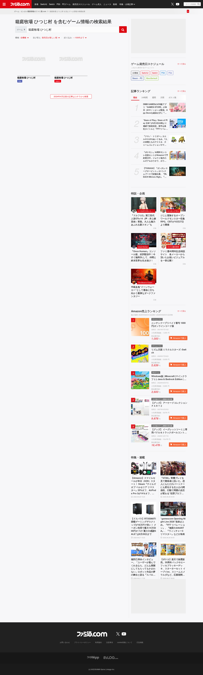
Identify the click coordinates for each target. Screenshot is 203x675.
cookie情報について (124, 642)
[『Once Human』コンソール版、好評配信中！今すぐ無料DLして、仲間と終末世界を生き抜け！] (143, 240)
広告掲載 (140, 642)
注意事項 (109, 642)
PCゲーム (66, 4)
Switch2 (43, 4)
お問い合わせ (65, 642)
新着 (36, 4)
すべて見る (181, 64)
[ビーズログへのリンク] (111, 657)
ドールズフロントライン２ (146, 211)
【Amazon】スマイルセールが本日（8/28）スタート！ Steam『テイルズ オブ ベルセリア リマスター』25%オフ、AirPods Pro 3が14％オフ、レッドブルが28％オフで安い (143, 485)
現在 (135, 97)
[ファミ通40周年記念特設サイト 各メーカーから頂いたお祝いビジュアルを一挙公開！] (173, 240)
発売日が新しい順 (49, 37)
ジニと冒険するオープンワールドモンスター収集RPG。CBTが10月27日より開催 (172, 220)
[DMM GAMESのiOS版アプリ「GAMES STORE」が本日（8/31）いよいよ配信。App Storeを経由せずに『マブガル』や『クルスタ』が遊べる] (177, 107)
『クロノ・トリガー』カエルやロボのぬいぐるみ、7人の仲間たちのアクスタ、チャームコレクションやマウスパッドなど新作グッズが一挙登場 (155, 140)
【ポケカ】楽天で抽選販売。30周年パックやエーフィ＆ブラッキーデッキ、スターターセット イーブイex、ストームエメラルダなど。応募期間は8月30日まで (172, 567)
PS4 (170, 72)
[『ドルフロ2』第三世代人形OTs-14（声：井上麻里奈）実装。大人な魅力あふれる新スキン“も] (143, 204)
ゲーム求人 (97, 4)
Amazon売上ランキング (146, 311)
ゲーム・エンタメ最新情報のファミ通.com (30, 11)
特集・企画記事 (126, 4)
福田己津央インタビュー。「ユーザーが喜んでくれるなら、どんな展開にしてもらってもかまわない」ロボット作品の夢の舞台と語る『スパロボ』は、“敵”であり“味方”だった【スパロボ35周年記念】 (143, 567)
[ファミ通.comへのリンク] (20, 4)
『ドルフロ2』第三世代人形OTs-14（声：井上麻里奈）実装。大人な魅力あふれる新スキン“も (143, 220)
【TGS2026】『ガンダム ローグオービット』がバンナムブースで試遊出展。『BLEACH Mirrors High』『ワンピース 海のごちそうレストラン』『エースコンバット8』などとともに (155, 172)
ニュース (107, 4)
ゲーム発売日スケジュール (147, 64)
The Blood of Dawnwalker (146, 282)
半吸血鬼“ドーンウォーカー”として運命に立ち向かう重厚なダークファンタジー (143, 291)
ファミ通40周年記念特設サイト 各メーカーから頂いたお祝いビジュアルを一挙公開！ (172, 256)
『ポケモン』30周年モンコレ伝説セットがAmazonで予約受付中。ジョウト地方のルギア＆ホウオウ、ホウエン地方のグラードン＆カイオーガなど (155, 156)
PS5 (58, 4)
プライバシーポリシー (82, 642)
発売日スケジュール (81, 4)
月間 (162, 97)
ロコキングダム (173, 211)
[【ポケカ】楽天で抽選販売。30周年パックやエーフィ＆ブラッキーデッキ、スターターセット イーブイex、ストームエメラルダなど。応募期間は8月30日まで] (173, 549)
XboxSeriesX (151, 78)
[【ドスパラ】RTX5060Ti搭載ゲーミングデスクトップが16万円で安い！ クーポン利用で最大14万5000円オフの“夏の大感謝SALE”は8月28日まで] (143, 509)
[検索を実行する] (123, 29)
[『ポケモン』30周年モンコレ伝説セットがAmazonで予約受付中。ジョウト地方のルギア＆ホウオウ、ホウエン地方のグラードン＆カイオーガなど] (177, 155)
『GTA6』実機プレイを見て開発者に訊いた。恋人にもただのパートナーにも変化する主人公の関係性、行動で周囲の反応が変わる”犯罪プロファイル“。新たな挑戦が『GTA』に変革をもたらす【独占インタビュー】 (172, 485)
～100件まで (78, 37)
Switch (52, 4)
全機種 (23, 37)
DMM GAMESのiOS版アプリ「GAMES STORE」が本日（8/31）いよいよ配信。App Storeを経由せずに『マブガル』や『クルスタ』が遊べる (155, 108)
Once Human (143, 247)
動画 (115, 4)
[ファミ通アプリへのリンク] (93, 657)
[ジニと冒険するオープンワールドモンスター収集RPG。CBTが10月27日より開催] (173, 204)
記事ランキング (140, 91)
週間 (154, 97)
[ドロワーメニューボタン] (4, 4)
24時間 (145, 97)
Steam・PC (137, 78)
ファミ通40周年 (173, 247)
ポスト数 (172, 97)
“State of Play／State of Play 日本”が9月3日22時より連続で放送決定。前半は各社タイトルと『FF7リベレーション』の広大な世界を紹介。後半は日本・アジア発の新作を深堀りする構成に (155, 124)
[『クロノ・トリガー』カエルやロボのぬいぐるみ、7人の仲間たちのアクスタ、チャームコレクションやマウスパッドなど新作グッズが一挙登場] (177, 139)
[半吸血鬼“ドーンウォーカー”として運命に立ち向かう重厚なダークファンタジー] (143, 276)
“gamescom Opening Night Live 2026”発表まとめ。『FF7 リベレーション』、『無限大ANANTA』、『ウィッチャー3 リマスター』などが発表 (172, 526)
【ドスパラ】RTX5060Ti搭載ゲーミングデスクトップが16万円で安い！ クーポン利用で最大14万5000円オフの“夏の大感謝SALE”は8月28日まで (143, 526)
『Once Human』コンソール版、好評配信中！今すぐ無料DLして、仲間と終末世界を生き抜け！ (143, 256)
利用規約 (98, 642)
